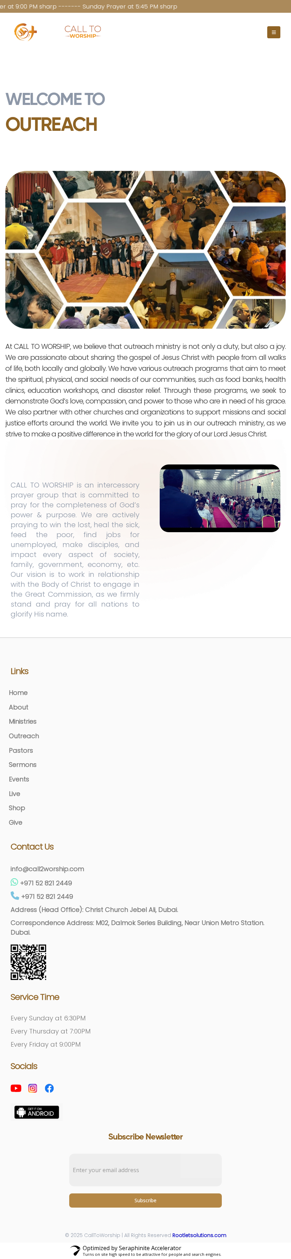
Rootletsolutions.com (199, 1235)
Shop (17, 807)
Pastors (21, 750)
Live (14, 793)
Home (18, 692)
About (18, 707)
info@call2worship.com (47, 868)
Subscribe (145, 1200)
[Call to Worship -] (83, 32)
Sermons (23, 764)
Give (15, 822)
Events (19, 779)
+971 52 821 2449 (46, 883)
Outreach (24, 735)
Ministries (23, 721)
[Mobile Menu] (273, 32)
